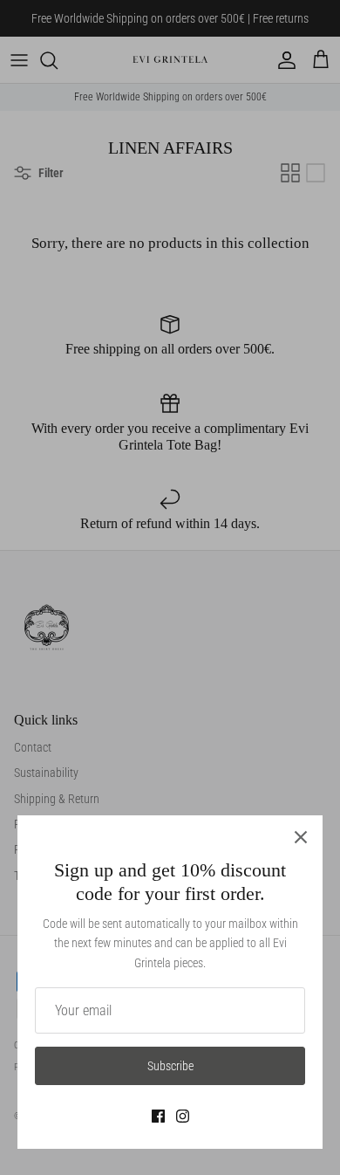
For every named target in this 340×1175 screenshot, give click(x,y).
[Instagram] (182, 1116)
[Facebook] (158, 1116)
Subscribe (170, 1066)
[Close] (301, 837)
